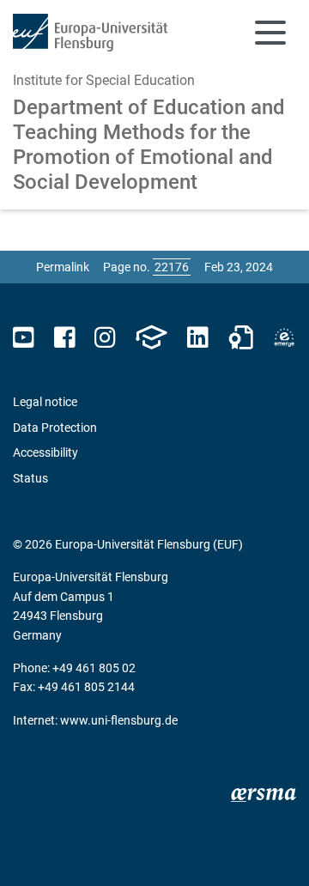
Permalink (62, 267)
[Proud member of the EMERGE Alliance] (284, 338)
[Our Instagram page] (105, 338)
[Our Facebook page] (65, 338)
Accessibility (45, 452)
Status (30, 478)
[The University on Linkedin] (197, 338)
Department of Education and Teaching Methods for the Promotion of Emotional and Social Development (149, 144)
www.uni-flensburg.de (119, 720)
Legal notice (45, 402)
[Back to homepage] (90, 33)
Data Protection (55, 427)
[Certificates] (241, 338)
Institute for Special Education (104, 80)
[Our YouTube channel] (23, 338)
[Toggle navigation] (270, 32)
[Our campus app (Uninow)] (151, 338)
